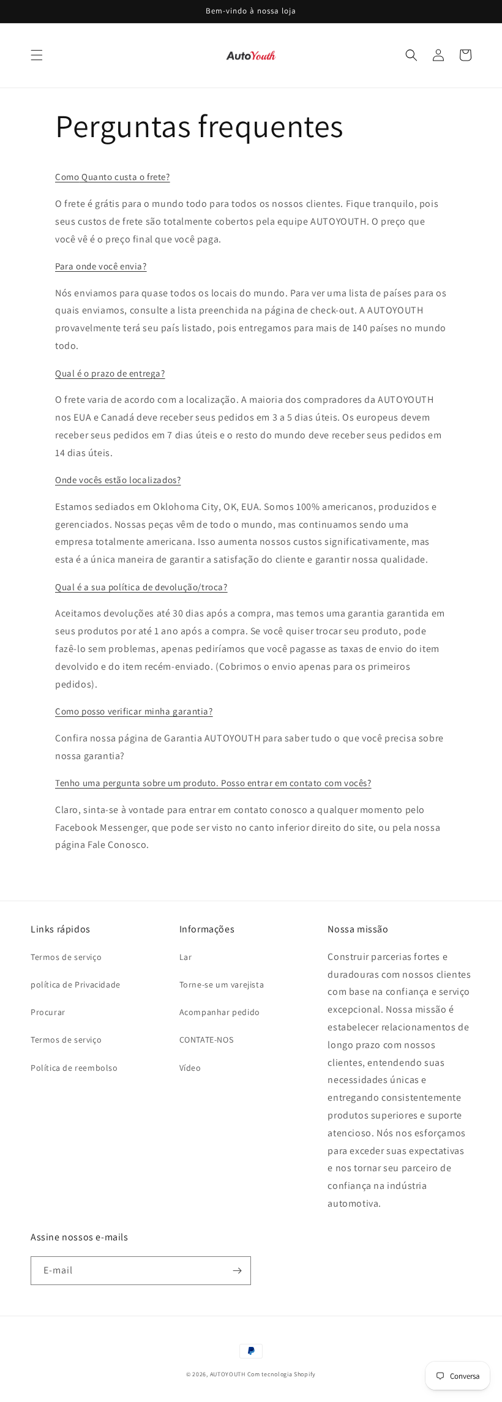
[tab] (251, 177)
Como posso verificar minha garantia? (134, 711)
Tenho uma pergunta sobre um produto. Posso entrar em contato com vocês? (213, 783)
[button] (36, 55)
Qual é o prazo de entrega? (110, 373)
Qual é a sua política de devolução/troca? (141, 587)
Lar (185, 956)
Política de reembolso (74, 1067)
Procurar (48, 1012)
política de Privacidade (76, 984)
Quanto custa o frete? (125, 176)
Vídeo (190, 1067)
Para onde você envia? (101, 266)
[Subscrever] (236, 1270)
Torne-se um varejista (221, 984)
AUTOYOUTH (228, 1374)
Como (67, 176)
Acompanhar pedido (219, 1012)
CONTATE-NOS (206, 1039)
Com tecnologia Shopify (281, 1374)
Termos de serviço (66, 956)
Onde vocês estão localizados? (118, 479)
